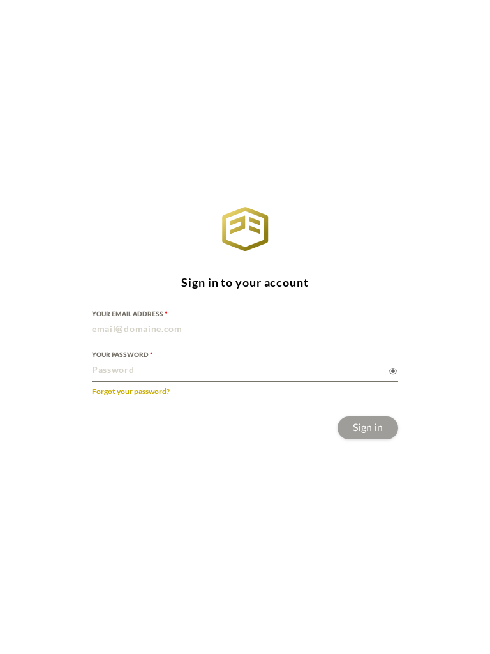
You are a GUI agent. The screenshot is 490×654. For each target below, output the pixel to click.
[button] (245, 325)
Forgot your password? (131, 391)
